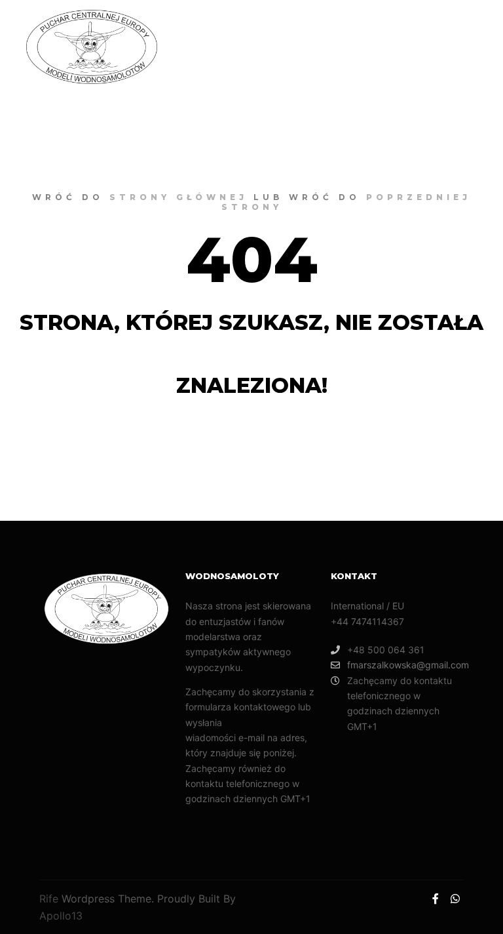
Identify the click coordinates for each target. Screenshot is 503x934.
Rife (48, 898)
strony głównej (178, 197)
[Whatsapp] (468, 47)
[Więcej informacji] (384, 47)
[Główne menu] (408, 47)
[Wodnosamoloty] (91, 47)
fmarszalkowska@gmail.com (405, 664)
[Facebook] (448, 47)
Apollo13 (61, 915)
